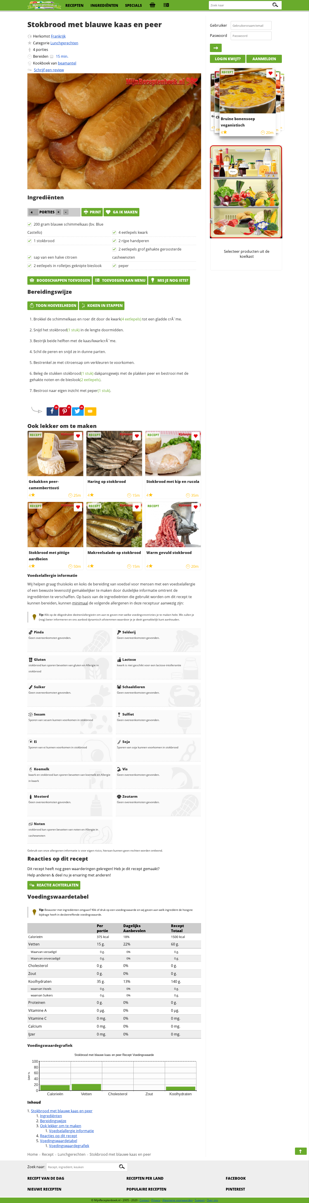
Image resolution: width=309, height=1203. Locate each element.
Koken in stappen (105, 305)
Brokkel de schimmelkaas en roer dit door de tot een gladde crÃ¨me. (107, 319)
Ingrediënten (51, 1115)
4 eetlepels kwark (133, 232)
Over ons (212, 1200)
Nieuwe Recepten (44, 1189)
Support (200, 1200)
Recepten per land (145, 1178)
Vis (125, 769)
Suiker (39, 687)
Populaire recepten (146, 1189)
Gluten (40, 659)
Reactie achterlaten (57, 885)
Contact (144, 1200)
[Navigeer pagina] (301, 1151)
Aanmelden (264, 58)
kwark (126, 319)
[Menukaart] (166, 5)
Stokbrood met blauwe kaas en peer (62, 1110)
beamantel (67, 63)
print (95, 212)
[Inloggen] (216, 48)
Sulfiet (128, 714)
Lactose (129, 659)
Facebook (236, 1178)
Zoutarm (130, 796)
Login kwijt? (228, 58)
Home (32, 1154)
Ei (35, 741)
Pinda (39, 632)
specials (133, 5)
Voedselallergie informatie (71, 1130)
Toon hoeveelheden (56, 305)
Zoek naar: (36, 1166)
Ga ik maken (125, 212)
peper (124, 265)
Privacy (155, 1200)
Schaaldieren (133, 687)
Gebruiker (218, 25)
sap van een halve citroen (55, 257)
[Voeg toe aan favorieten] (78, 436)
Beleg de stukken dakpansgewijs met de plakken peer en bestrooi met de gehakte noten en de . (109, 376)
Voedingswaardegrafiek (69, 1145)
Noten (39, 823)
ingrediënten (104, 5)
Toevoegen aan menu (123, 280)
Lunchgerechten (64, 43)
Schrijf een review (49, 69)
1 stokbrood (44, 240)
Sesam (39, 714)
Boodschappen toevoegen (63, 280)
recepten (74, 5)
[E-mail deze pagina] (90, 411)
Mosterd (41, 796)
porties (42, 49)
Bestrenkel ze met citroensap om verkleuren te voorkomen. (84, 362)
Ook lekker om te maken (60, 1125)
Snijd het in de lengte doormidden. (78, 329)
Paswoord (218, 35)
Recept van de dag (45, 1178)
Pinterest (235, 1189)
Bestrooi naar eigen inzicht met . (72, 390)
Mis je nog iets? (172, 280)
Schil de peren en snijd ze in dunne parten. (69, 351)
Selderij (129, 632)
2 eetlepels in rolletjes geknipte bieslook (68, 265)
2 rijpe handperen (134, 240)
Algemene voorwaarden (177, 1200)
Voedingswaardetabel (58, 1140)
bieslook (83, 379)
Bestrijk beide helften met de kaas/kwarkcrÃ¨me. (74, 340)
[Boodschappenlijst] (152, 5)
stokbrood (64, 329)
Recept (48, 1154)
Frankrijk (58, 36)
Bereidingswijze (53, 1120)
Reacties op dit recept (58, 1135)
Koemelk (41, 769)
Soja (126, 741)
